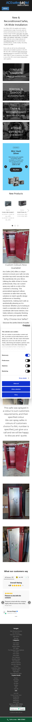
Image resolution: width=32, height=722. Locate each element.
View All (16, 688)
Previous (2, 210)
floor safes (23, 35)
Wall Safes (16, 671)
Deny (16, 394)
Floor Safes (16, 653)
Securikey (16, 679)
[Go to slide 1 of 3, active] (12, 225)
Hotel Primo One (22, 212)
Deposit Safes (16, 646)
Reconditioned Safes (16, 673)
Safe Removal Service (16, 631)
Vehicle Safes (16, 670)
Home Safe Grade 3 (8, 212)
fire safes (25, 33)
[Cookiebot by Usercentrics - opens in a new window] (23, 326)
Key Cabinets (16, 661)
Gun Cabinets (16, 657)
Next (28, 210)
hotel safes (18, 37)
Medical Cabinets (16, 662)
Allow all (16, 383)
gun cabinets (10, 37)
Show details (23, 378)
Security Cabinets (16, 664)
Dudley (16, 685)
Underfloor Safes (16, 668)
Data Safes (16, 644)
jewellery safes (8, 35)
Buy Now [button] (16, 169)
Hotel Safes (16, 655)
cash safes (19, 33)
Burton (16, 678)
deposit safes (15, 35)
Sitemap (16, 638)
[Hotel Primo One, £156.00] (22, 203)
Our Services (16, 633)
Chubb (16, 681)
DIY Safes (16, 648)
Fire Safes (16, 652)
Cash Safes (16, 643)
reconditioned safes (9, 41)
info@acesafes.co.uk (16, 706)
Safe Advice (16, 636)
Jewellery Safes (16, 659)
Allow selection (16, 389)
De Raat (16, 683)
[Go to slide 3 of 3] (17, 225)
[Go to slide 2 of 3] (15, 225)
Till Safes (16, 666)
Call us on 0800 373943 (16, 704)
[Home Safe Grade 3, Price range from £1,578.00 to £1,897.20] (8, 203)
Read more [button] (8, 605)
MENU (5, 8)
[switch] (27, 360)
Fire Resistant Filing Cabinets (16, 650)
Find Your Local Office (16, 634)
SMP (16, 687)
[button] (5, 166)
